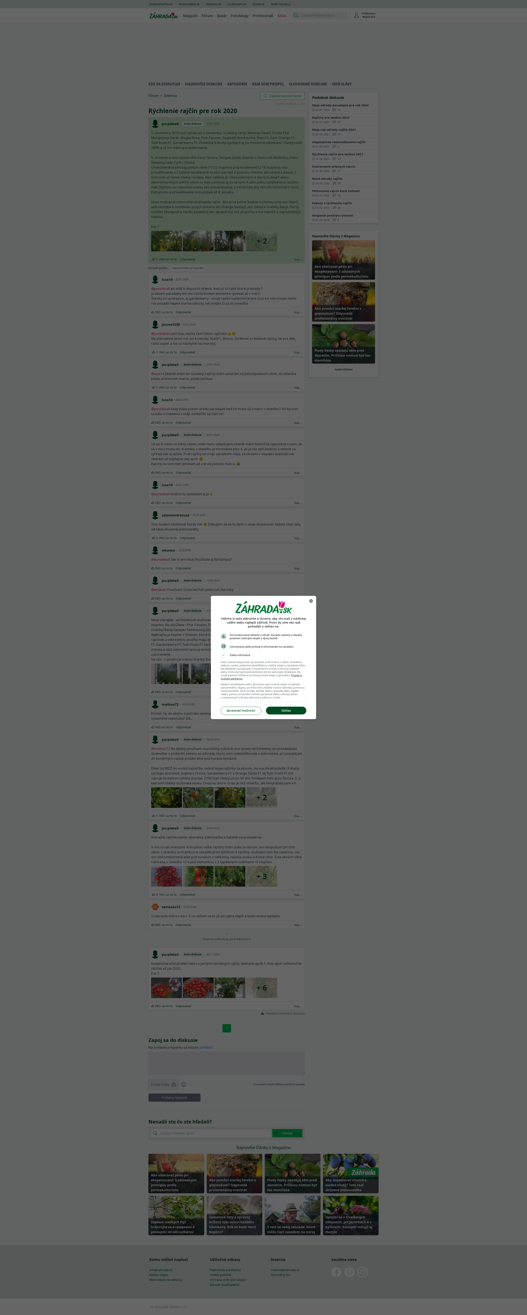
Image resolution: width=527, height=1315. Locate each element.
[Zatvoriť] (311, 601)
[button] (263, 655)
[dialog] (263, 657)
